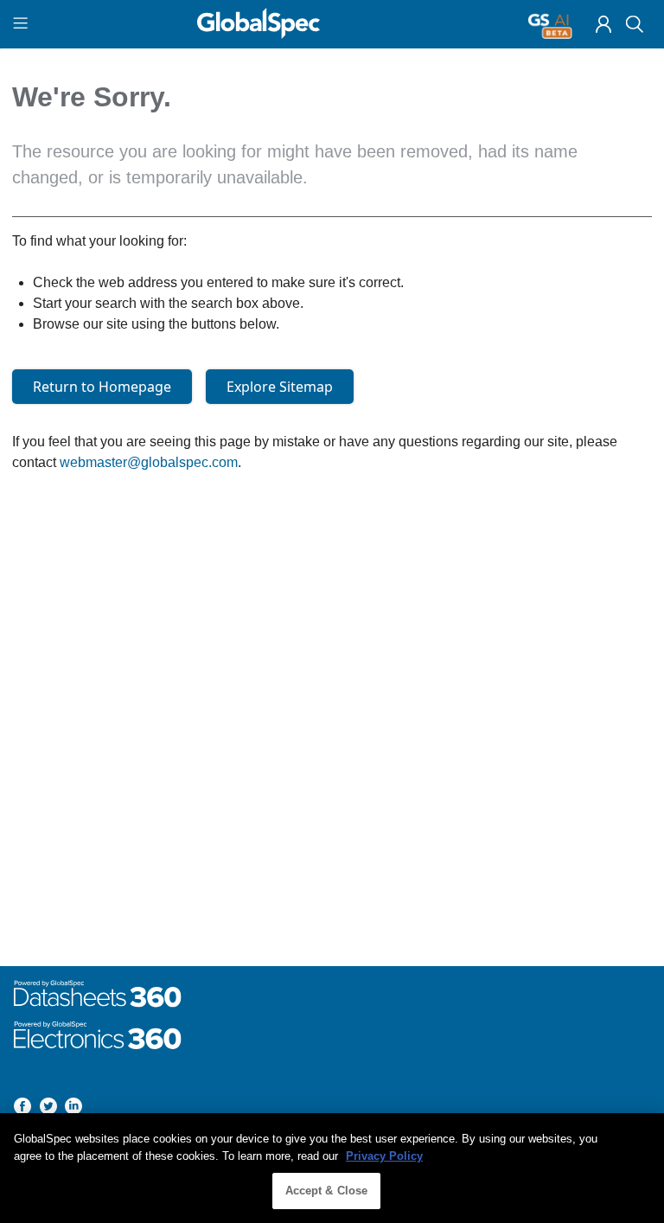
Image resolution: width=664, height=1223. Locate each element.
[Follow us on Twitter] (48, 1109)
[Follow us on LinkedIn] (73, 1109)
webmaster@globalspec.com (149, 462)
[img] (603, 24)
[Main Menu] (23, 24)
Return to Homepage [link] (102, 386)
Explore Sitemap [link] (280, 386)
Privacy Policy (384, 1155)
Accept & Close (326, 1190)
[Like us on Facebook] (22, 1109)
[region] (332, 1168)
